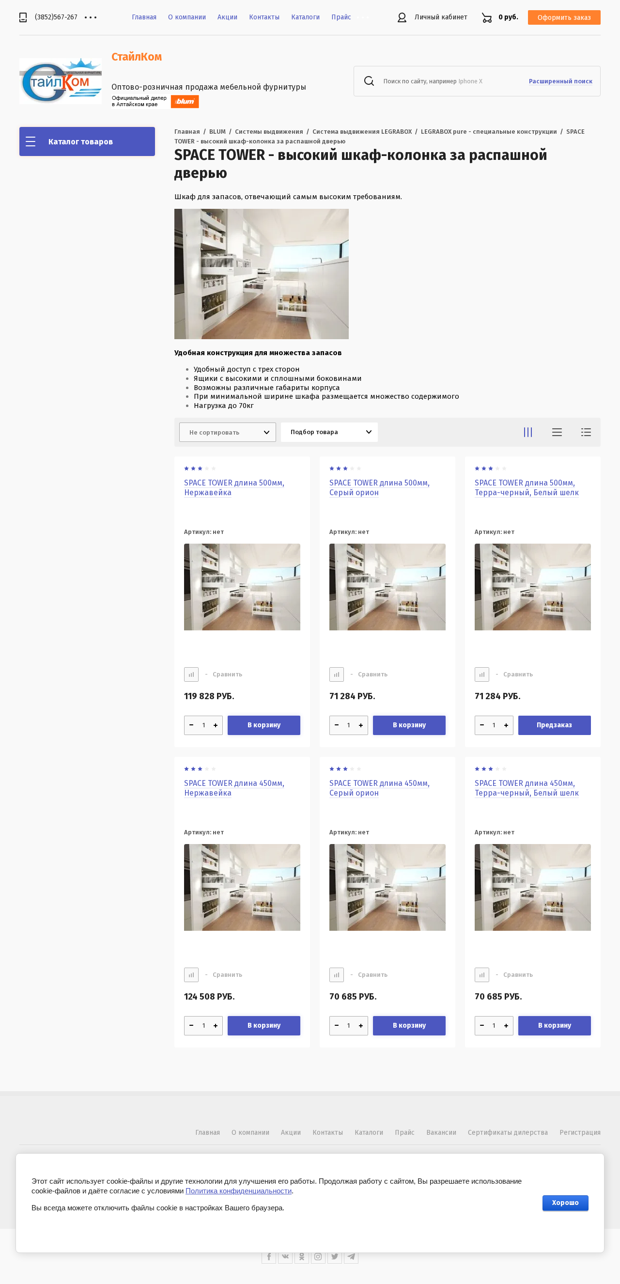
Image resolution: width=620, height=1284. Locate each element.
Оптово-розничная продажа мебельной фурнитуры (208, 87)
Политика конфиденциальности (239, 1191)
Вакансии (441, 1132)
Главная (144, 17)
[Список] (557, 432)
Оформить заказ (564, 18)
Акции (227, 17)
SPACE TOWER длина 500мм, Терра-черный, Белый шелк (527, 487)
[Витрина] (527, 432)
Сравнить (223, 674)
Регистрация (580, 1132)
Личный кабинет (441, 17)
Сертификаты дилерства (508, 1132)
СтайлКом (136, 56)
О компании (187, 17)
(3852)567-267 (56, 17)
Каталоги (305, 17)
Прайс (341, 17)
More (370, 17)
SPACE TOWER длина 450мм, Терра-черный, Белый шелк (527, 788)
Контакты (264, 17)
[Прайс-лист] (586, 432)
